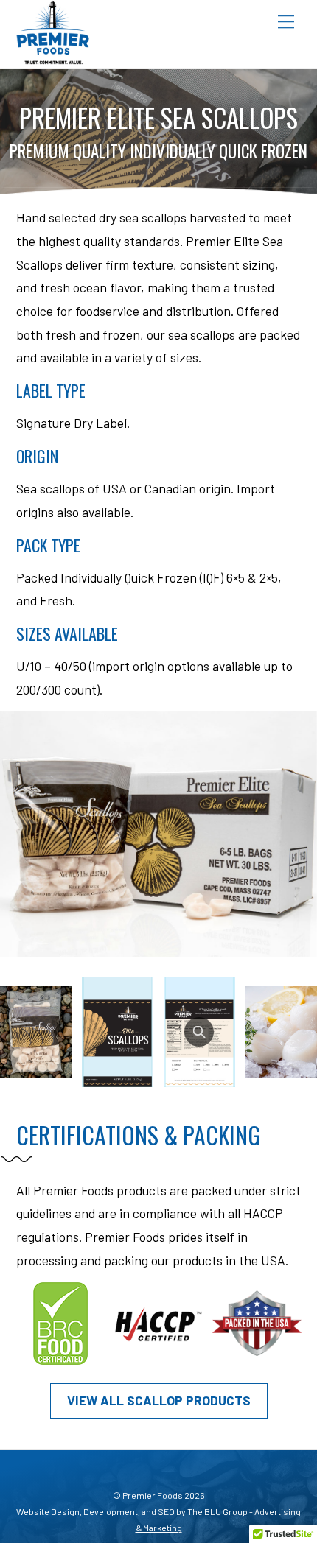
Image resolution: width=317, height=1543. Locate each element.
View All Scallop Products (159, 1400)
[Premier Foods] (53, 57)
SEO (166, 1511)
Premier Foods (152, 1495)
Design (65, 1511)
